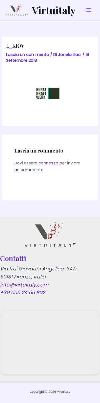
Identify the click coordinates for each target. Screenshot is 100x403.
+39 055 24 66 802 (22, 292)
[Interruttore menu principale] (88, 10)
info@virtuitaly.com (24, 284)
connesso (48, 163)
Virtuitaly (54, 10)
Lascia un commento (27, 54)
